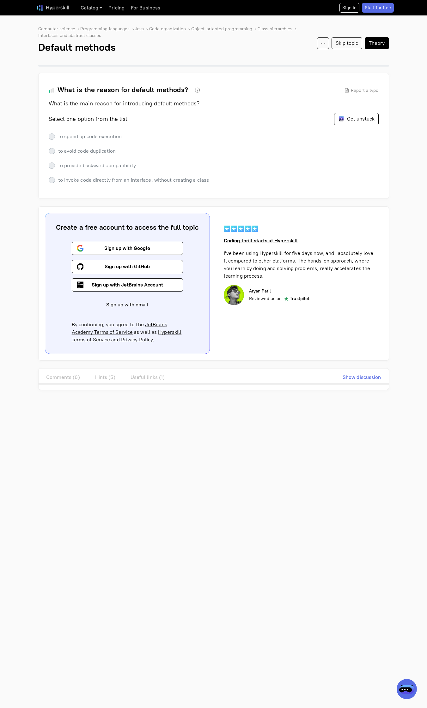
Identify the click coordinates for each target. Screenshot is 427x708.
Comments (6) (63, 377)
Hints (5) (105, 377)
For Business (145, 8)
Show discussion (362, 377)
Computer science (57, 29)
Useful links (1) (148, 377)
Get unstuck (360, 119)
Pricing (116, 8)
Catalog (90, 8)
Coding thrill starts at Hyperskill (261, 241)
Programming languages (105, 29)
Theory (377, 43)
